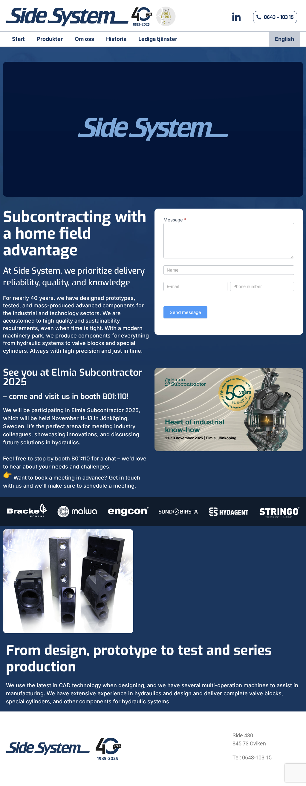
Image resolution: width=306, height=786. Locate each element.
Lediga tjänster (157, 39)
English (284, 39)
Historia (116, 39)
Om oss (84, 39)
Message (174, 220)
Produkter (50, 39)
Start (18, 39)
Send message (185, 312)
